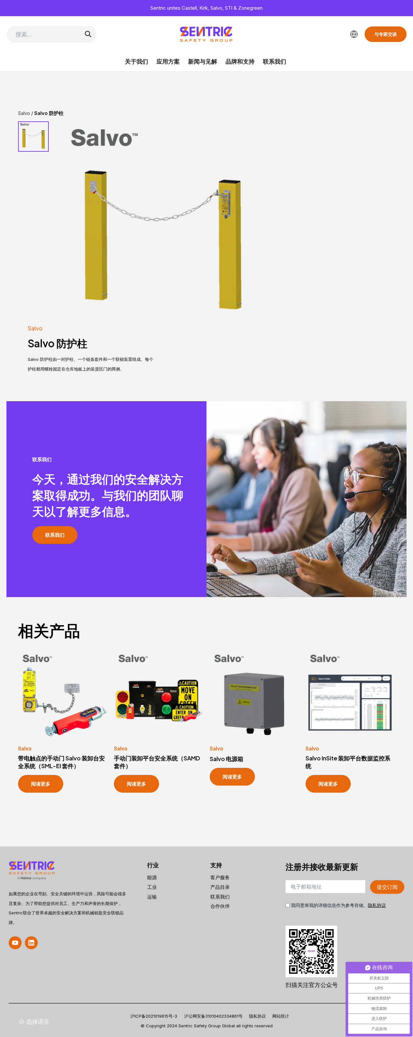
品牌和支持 (240, 61)
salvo (24, 113)
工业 (152, 887)
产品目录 (220, 887)
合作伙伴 (220, 906)
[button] (15, 942)
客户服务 (220, 877)
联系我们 (274, 61)
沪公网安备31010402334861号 (213, 1016)
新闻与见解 (202, 61)
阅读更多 (40, 784)
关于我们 (136, 61)
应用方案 (168, 61)
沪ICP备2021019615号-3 (153, 1016)
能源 (152, 877)
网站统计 (280, 1016)
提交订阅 (387, 887)
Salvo (35, 328)
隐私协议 (377, 905)
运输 (152, 897)
